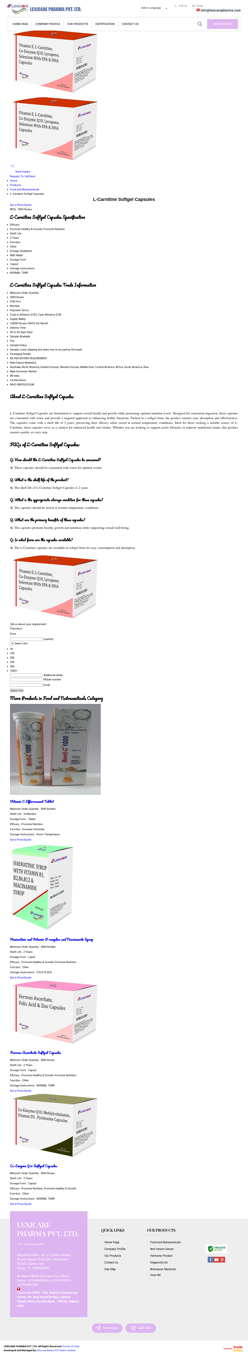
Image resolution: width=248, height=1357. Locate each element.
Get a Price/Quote (20, 205)
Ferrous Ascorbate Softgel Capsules (35, 1052)
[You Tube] (216, 1262)
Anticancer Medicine (163, 1269)
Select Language (151, 7)
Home (13, 180)
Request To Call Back (22, 176)
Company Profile (47, 24)
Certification (105, 24)
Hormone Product (161, 1255)
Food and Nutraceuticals (24, 189)
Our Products (77, 24)
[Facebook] (211, 1262)
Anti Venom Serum (162, 1249)
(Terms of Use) (70, 1346)
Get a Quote (223, 24)
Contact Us (130, 24)
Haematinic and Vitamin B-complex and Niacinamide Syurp (51, 939)
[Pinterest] (222, 1262)
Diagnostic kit (159, 1262)
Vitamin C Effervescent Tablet (32, 801)
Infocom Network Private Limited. (56, 1350)
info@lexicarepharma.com (221, 10)
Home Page (20, 24)
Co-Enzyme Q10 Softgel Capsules (33, 1166)
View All (155, 1275)
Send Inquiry (22, 171)
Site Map (110, 1269)
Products (15, 185)
